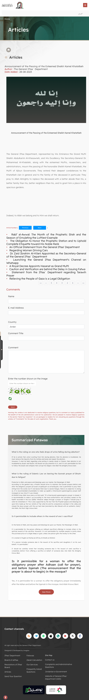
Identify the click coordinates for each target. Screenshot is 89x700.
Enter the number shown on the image (28, 378)
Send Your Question (13, 676)
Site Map (48, 655)
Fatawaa (30, 655)
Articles (8, 672)
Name (11, 296)
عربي (80, 13)
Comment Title (15, 333)
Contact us (49, 660)
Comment (13, 347)
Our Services (32, 664)
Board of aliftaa (11, 660)
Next (39, 228)
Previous (25, 228)
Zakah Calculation (34, 660)
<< (41, 283)
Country (12, 322)
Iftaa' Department (12, 655)
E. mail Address (16, 307)
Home (7, 19)
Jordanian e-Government (56, 671)
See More (46, 592)
